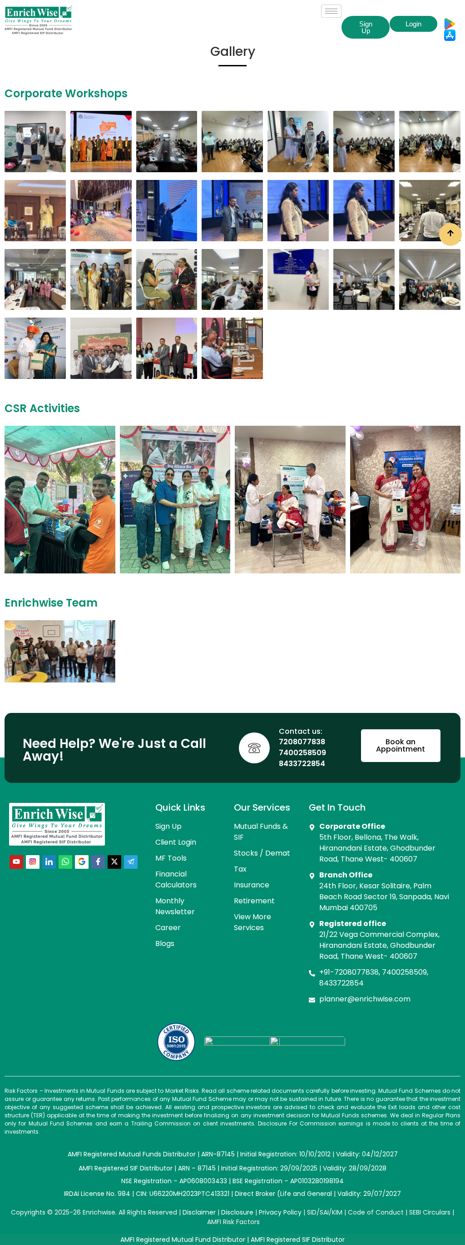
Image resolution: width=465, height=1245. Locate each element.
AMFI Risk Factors (233, 1221)
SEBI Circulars (429, 1212)
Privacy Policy (280, 1212)
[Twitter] (114, 862)
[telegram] (131, 862)
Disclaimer (199, 1212)
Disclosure (237, 1212)
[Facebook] (98, 862)
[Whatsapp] (65, 862)
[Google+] (82, 862)
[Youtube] (16, 862)
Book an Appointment (400, 745)
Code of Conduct (376, 1212)
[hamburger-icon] (331, 11)
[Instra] (33, 862)
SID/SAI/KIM (324, 1212)
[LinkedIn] (49, 862)
